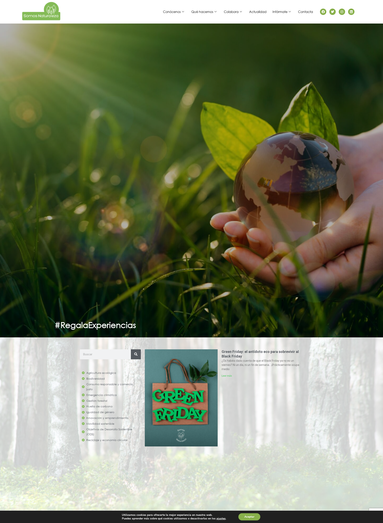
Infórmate (279, 12)
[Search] (136, 354)
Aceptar (249, 517)
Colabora (231, 12)
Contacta (305, 12)
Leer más (227, 375)
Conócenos (172, 12)
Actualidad (258, 12)
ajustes (221, 518)
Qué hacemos (202, 12)
